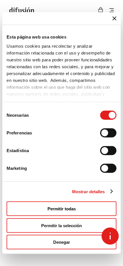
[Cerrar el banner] (114, 19)
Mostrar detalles (88, 191)
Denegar (61, 242)
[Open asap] (110, 236)
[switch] (108, 133)
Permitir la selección (61, 225)
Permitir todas (61, 208)
